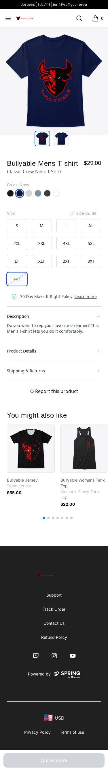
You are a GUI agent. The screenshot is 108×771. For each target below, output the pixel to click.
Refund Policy (54, 637)
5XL (91, 243)
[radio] (17, 225)
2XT (66, 261)
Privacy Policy (37, 732)
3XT (91, 261)
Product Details (21, 351)
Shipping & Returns (26, 370)
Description (18, 316)
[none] (82, 213)
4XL (66, 243)
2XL (17, 243)
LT (17, 261)
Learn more (86, 296)
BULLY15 (43, 4)
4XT (17, 279)
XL (91, 225)
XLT (41, 261)
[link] (30, 448)
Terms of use (72, 732)
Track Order (54, 609)
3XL (41, 243)
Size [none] (11, 213)
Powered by (39, 673)
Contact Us (54, 623)
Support (54, 595)
